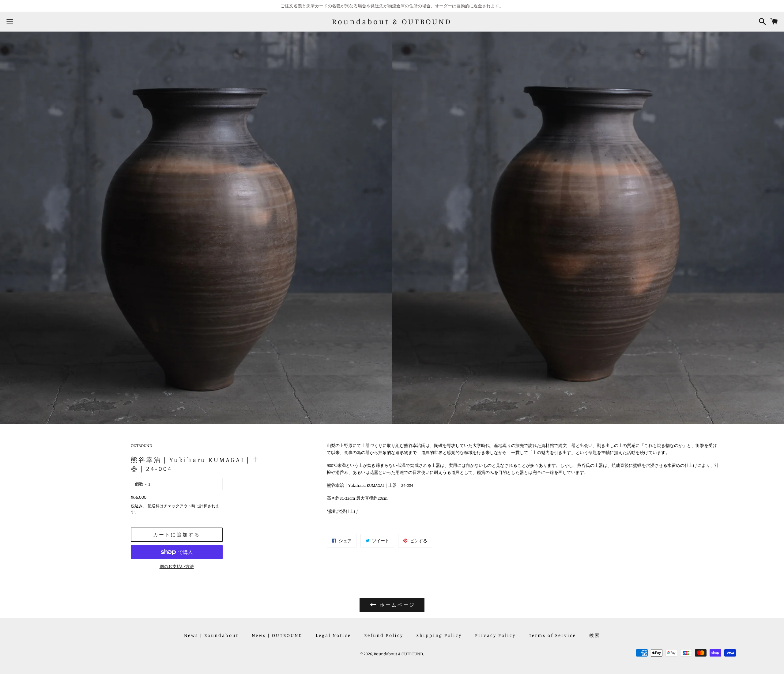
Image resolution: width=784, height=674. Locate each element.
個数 (139, 484)
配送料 (154, 505)
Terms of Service (552, 635)
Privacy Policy (495, 635)
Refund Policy (383, 635)
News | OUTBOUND (277, 635)
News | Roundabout (211, 635)
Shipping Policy (439, 635)
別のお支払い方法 (177, 566)
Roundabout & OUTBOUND (392, 21)
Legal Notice (333, 635)
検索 (594, 635)
